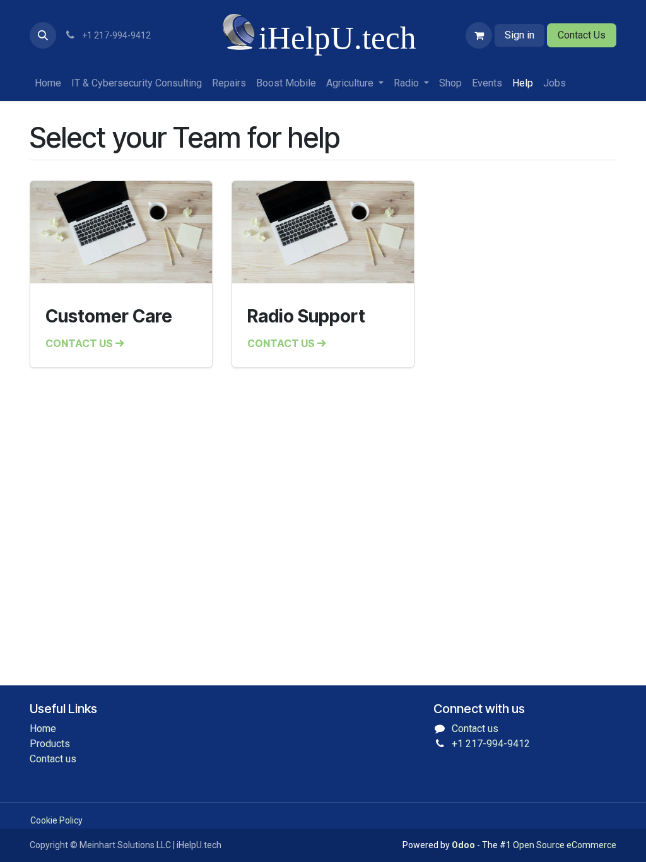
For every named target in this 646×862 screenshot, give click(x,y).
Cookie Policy (56, 820)
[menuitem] (48, 83)
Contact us (53, 759)
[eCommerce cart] (479, 35)
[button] (43, 35)
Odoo (464, 845)
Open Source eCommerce (564, 845)
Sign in (519, 35)
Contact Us (582, 35)
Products (50, 744)
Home (43, 729)
